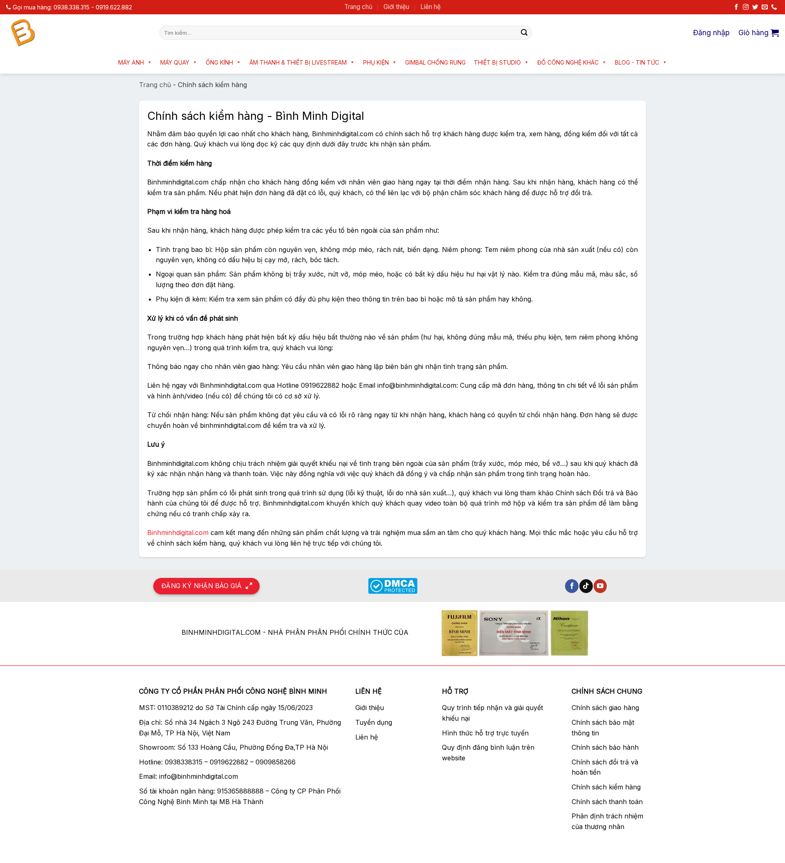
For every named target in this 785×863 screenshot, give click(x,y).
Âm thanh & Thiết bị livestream (298, 62)
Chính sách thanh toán (607, 802)
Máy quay (174, 62)
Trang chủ (358, 7)
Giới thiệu (396, 7)
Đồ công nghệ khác (568, 62)
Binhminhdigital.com (178, 532)
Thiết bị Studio (497, 62)
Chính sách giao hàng (605, 707)
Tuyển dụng (373, 722)
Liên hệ (430, 7)
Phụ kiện (376, 62)
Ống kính (219, 62)
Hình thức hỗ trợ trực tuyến (485, 733)
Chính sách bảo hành (605, 747)
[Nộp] (524, 33)
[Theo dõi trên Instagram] (746, 7)
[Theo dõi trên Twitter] (755, 7)
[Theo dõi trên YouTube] (600, 586)
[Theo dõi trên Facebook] (736, 7)
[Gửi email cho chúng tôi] (764, 7)
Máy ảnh (131, 62)
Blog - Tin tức (637, 62)
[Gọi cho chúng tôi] (774, 7)
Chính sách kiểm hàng (606, 787)
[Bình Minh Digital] (76, 32)
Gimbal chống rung (435, 62)
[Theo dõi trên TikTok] (586, 586)
